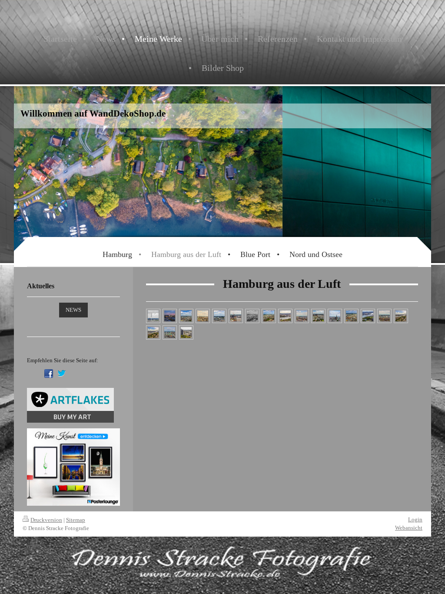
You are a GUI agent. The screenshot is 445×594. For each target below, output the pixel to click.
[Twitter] (61, 373)
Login (415, 519)
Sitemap (75, 520)
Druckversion (46, 520)
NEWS (73, 310)
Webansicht (408, 527)
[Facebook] (48, 373)
